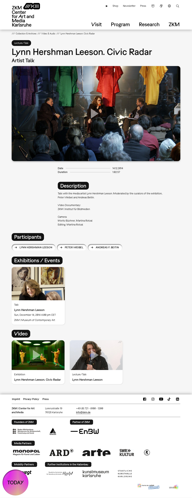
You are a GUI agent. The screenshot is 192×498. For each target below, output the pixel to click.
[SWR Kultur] (127, 452)
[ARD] (61, 452)
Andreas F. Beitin (107, 247)
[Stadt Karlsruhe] (52, 431)
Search (177, 6)
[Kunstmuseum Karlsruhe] (96, 473)
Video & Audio (48, 33)
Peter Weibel (74, 247)
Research (149, 24)
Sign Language (161, 6)
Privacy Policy (31, 399)
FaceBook (144, 399)
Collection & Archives (26, 33)
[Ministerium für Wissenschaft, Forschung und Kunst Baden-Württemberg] (26, 431)
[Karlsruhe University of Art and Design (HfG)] (60, 473)
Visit (96, 24)
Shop (115, 5)
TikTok (169, 399)
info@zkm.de (83, 412)
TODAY (15, 482)
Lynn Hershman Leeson (36, 247)
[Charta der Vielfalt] (148, 487)
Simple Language (153, 6)
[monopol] (26, 452)
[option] (39, 296)
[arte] (96, 452)
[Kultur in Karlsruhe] (146, 452)
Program (120, 24)
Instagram (153, 399)
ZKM (174, 24)
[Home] (30, 15)
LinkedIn (177, 399)
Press (143, 5)
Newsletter (129, 5)
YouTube (161, 399)
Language (169, 6)
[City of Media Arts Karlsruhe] (174, 487)
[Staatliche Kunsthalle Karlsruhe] (125, 473)
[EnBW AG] (85, 431)
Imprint (16, 399)
